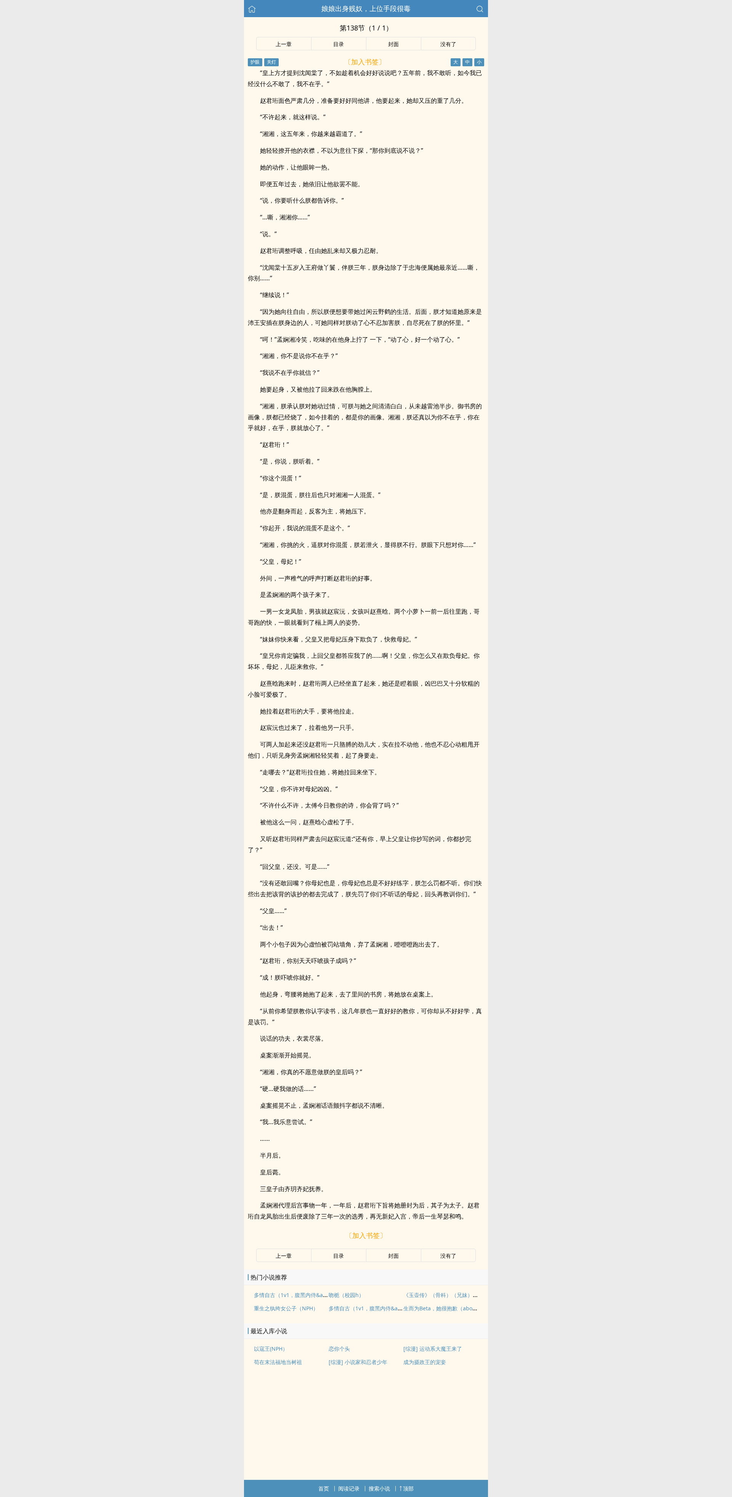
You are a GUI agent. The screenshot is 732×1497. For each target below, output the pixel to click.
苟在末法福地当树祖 (278, 1362)
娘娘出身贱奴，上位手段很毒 (366, 8)
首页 (323, 1488)
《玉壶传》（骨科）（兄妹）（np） (446, 1295)
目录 (338, 44)
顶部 (408, 1488)
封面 (393, 44)
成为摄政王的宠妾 (424, 1362)
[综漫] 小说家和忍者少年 (358, 1362)
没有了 (448, 44)
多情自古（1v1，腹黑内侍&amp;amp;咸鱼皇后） (388, 1308)
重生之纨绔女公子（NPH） (286, 1308)
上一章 (284, 44)
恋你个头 (339, 1348)
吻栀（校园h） (346, 1295)
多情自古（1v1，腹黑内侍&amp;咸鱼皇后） (307, 1295)
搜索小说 (379, 1488)
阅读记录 (349, 1488)
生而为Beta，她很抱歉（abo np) (442, 1308)
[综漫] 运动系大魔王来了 (432, 1348)
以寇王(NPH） (271, 1348)
